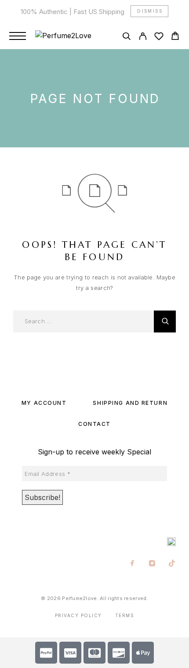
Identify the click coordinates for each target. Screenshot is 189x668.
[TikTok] (172, 564)
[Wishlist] (159, 37)
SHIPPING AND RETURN (130, 403)
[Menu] (17, 36)
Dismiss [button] (150, 11)
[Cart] (175, 37)
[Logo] (63, 36)
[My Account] (142, 37)
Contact (94, 424)
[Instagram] (152, 564)
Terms (124, 615)
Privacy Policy (78, 615)
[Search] (126, 37)
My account (44, 403)
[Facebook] (132, 564)
